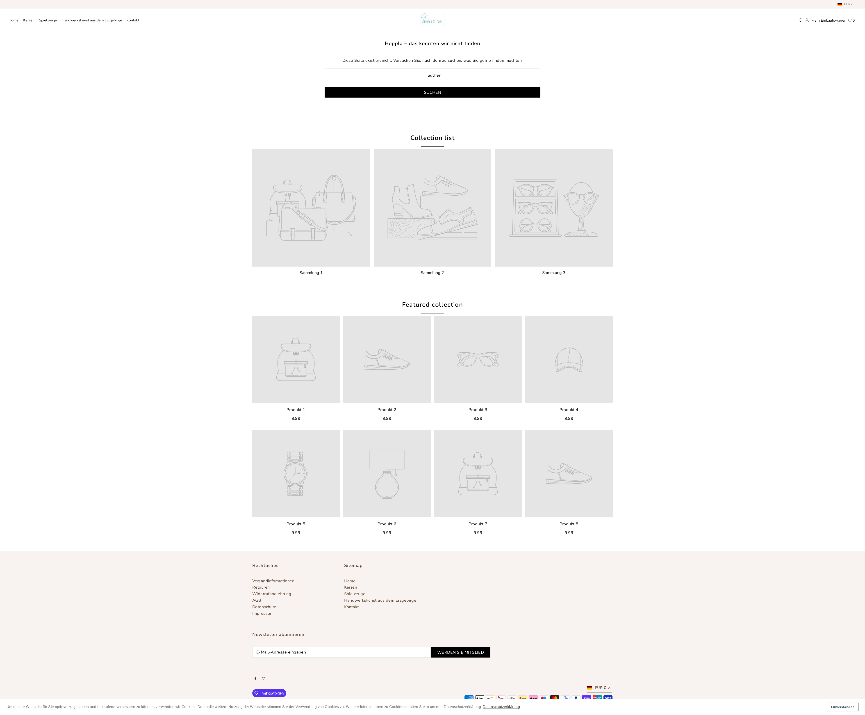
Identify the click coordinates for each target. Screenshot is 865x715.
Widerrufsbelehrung (271, 593)
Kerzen (350, 587)
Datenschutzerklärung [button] (501, 707)
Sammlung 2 (432, 272)
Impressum (262, 613)
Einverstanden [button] (843, 707)
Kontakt (351, 607)
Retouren (261, 587)
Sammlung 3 (553, 272)
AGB (256, 600)
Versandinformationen (273, 581)
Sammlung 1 (311, 272)
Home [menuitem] (13, 20)
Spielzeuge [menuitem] (48, 20)
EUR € (848, 4)
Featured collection (432, 304)
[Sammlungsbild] (311, 208)
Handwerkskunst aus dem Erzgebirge (380, 600)
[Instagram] (263, 679)
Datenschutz (264, 607)
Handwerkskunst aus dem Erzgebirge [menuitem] (92, 20)
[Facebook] (255, 679)
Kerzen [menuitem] (28, 20)
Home (350, 581)
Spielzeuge (355, 593)
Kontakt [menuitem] (133, 20)
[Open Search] (801, 20)
